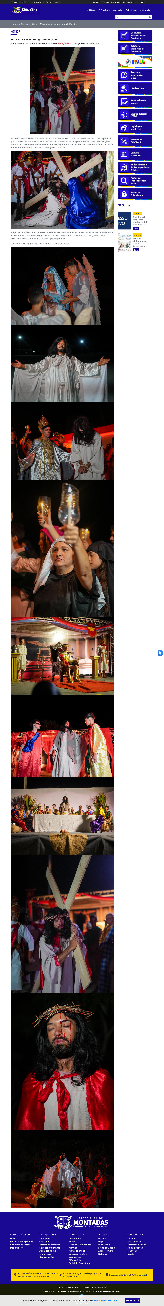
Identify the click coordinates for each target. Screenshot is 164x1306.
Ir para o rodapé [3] (53, 2)
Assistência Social (137, 1244)
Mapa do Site (16, 1247)
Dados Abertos (46, 1257)
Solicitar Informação (49, 1247)
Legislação (117, 10)
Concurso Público (78, 1254)
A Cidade (91, 10)
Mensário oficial (77, 1251)
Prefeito (132, 1238)
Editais (72, 1241)
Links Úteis (145, 10)
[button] (150, 17)
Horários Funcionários (80, 1244)
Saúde (131, 1254)
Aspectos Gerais (106, 1251)
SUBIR (118, 1291)
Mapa (101, 1241)
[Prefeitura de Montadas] (26, 10)
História (102, 1238)
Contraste (128, 2)
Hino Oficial (104, 1244)
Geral (34, 24)
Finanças (132, 1251)
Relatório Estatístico (49, 1244)
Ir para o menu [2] (37, 2)
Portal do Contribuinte (80, 1263)
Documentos (75, 1238)
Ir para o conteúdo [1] (20, 2)
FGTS (12, 1238)
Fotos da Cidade (106, 1247)
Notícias (25, 24)
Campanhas (75, 1257)
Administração (135, 1247)
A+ (135, 2)
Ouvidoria (105, 2)
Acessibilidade (116, 2)
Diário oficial (75, 1260)
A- (138, 2)
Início (15, 24)
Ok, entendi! (132, 1300)
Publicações (131, 10)
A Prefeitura (104, 10)
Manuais (73, 1247)
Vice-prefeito (134, 1241)
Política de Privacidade (105, 1300)
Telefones (96, 2)
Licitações (44, 1238)
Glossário (44, 1241)
